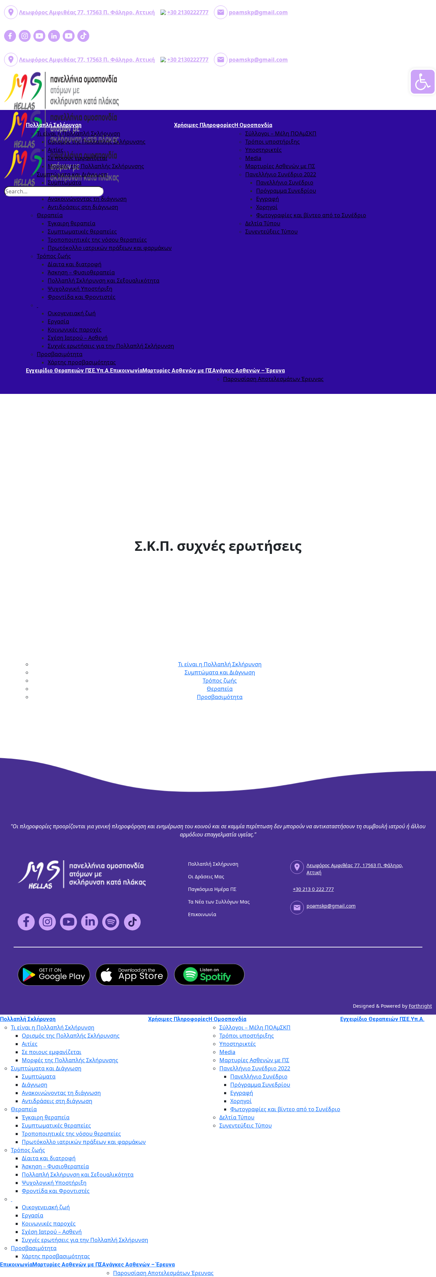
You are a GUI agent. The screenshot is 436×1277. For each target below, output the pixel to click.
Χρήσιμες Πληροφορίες (204, 125)
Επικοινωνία (126, 370)
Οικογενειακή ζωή (72, 313)
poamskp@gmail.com (258, 12)
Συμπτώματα (64, 182)
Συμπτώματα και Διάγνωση (72, 174)
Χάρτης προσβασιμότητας (82, 362)
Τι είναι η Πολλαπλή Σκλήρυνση (78, 133)
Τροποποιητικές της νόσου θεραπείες (97, 239)
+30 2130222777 (187, 12)
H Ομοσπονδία (253, 125)
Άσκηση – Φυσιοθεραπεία (81, 272)
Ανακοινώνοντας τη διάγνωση (87, 199)
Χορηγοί (267, 207)
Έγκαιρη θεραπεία (71, 223)
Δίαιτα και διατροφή (75, 264)
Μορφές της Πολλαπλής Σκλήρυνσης (96, 166)
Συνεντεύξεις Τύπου (271, 231)
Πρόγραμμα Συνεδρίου (286, 190)
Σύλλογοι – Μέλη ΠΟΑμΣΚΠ (280, 133)
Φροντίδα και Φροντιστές (81, 297)
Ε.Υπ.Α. (101, 370)
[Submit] (98, 186)
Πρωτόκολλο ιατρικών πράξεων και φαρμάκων (110, 248)
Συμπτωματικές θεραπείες (82, 231)
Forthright (420, 1006)
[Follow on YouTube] (216, 1267)
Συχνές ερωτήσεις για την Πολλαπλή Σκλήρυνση (111, 346)
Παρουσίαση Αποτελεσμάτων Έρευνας (273, 379)
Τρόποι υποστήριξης (272, 141)
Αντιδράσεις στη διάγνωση (83, 207)
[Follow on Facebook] (216, 1262)
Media (253, 158)
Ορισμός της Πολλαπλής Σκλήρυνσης (96, 141)
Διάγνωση (34, 1084)
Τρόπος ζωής (54, 256)
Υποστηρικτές (263, 150)
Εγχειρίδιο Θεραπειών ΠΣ (59, 370)
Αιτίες (55, 150)
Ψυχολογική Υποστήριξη (80, 288)
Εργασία (58, 321)
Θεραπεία (50, 215)
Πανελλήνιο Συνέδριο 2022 (280, 174)
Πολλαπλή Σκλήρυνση (53, 125)
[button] (422, 81)
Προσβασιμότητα (59, 354)
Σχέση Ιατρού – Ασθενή (78, 337)
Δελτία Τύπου (262, 223)
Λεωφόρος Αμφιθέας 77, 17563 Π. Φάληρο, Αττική (87, 12)
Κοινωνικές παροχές (75, 329)
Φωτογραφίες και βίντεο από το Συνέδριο (311, 215)
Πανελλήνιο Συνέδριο (284, 182)
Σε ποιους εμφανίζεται (77, 158)
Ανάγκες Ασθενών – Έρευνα (248, 370)
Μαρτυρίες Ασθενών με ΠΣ (280, 166)
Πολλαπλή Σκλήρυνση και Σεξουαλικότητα (103, 280)
